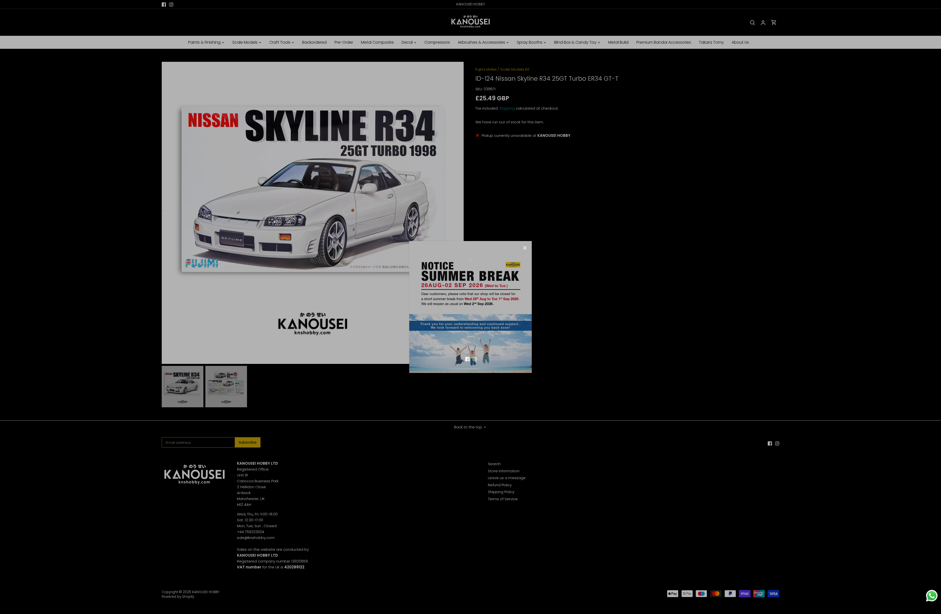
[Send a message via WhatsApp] (932, 595)
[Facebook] (467, 358)
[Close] (525, 248)
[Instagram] (475, 358)
